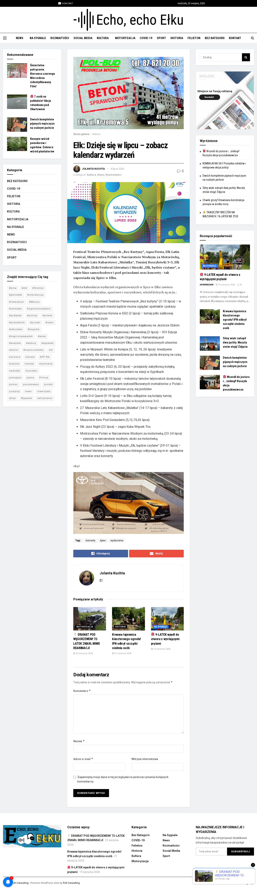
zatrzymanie (44, 398)
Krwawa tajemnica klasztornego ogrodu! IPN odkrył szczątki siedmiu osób (235, 319)
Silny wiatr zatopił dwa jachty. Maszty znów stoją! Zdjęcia (235, 342)
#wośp (42, 336)
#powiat (47, 315)
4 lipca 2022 (117, 168)
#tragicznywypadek (21, 336)
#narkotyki (15, 308)
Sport (161, 38)
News (19, 38)
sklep (12, 398)
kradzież (14, 363)
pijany (30, 377)
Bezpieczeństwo (33, 350)
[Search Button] (246, 57)
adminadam (206, 284)
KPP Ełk (45, 357)
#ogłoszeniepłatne (39, 308)
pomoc (13, 384)
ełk (51, 350)
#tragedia (34, 329)
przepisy (14, 391)
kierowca (14, 357)
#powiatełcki (17, 322)
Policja (43, 377)
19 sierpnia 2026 (161, 649)
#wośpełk (15, 343)
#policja (32, 315)
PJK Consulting (20, 883)
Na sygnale (38, 38)
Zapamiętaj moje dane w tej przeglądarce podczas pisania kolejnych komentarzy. (122, 779)
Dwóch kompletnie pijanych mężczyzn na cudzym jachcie (42, 124)
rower (28, 391)
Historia (176, 38)
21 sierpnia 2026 (123, 653)
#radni (50, 322)
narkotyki (14, 370)
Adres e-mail (83, 759)
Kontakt (67, 3)
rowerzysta (43, 391)
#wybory (31, 343)
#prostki (35, 322)
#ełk (24, 288)
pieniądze (15, 377)
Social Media (82, 38)
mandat (29, 363)
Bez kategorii (214, 38)
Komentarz (82, 691)
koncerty (90, 540)
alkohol (13, 350)
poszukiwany (31, 384)
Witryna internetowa (145, 759)
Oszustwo (31, 370)
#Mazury (34, 302)
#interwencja (35, 295)
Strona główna (81, 134)
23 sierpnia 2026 (84, 653)
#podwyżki (15, 315)
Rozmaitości (59, 38)
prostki (48, 384)
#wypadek (47, 343)
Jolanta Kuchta (93, 168)
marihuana (45, 363)
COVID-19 (146, 38)
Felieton (194, 38)
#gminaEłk (15, 295)
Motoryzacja (125, 38)
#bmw (12, 288)
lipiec (103, 540)
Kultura (103, 38)
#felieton (38, 288)
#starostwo (15, 329)
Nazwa (79, 741)
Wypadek (26, 398)
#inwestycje (16, 302)
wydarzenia (116, 540)
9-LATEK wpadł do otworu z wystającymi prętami (165, 639)
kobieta (30, 357)
